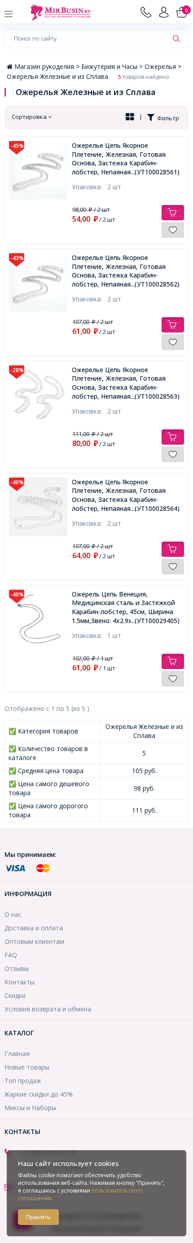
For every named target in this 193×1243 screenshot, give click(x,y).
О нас (13, 914)
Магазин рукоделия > (47, 66)
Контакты (19, 982)
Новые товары (26, 1067)
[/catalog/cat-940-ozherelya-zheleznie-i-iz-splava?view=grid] (130, 118)
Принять (38, 1217)
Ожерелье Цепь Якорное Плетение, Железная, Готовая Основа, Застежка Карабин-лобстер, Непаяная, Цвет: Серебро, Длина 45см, (126, 383)
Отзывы (16, 968)
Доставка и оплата (33, 928)
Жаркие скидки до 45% (38, 1094)
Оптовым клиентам (34, 941)
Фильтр (166, 118)
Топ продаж (22, 1080)
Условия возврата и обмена (47, 1009)
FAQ (10, 955)
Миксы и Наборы (30, 1107)
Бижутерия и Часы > (113, 66)
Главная (17, 1053)
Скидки (15, 995)
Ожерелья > (163, 66)
